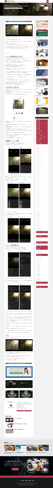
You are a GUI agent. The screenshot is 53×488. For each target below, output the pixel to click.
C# (38, 190)
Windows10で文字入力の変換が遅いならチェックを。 (42, 57)
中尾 (39, 275)
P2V (38, 145)
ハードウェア (39, 192)
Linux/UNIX (39, 215)
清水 (39, 269)
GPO (38, 128)
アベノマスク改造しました (18, 418)
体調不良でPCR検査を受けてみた (19, 429)
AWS (38, 213)
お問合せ (29, 1)
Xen (38, 176)
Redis (38, 182)
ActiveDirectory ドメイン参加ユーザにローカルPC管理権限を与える (42, 105)
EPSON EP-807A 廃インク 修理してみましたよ (42, 115)
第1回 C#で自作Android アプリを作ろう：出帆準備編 (42, 67)
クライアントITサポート (40, 240)
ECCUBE (38, 207)
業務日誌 (9, 16)
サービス (38, 236)
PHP (38, 188)
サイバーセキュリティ (40, 244)
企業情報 (25, 1)
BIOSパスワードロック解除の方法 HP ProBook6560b (41, 86)
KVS (38, 184)
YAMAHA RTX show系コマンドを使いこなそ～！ (41, 47)
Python (38, 180)
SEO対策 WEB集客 (40, 238)
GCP (38, 126)
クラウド (38, 211)
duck (39, 264)
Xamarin (38, 174)
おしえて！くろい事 (40, 252)
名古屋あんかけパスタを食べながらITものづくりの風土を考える (9, 453)
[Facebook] (7, 21)
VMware (38, 178)
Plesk (38, 205)
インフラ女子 (39, 250)
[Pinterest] (30, 21)
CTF (38, 147)
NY (39, 265)
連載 (38, 248)
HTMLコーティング (40, 157)
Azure (38, 122)
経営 (38, 120)
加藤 (39, 280)
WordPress (39, 217)
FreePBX (38, 161)
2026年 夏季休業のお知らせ (19, 452)
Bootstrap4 (39, 149)
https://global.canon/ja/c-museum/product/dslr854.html (24, 89)
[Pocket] (20, 21)
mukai (39, 270)
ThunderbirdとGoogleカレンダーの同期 (20, 423)
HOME (5, 16)
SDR (38, 124)
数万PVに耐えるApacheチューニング (41, 95)
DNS (38, 159)
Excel (38, 209)
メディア (38, 246)
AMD (38, 132)
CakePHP (38, 219)
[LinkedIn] (26, 21)
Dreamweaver (39, 153)
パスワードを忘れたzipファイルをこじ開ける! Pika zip (41, 37)
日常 (47, 5)
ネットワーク (39, 282)
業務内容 (19, 1)
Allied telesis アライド (40, 284)
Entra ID (38, 130)
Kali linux (38, 151)
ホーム (16, 1)
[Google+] (14, 21)
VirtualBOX (39, 155)
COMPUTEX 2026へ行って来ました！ (32, 452)
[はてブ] (17, 21)
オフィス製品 (39, 186)
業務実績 (22, 1)
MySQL (38, 221)
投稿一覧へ (24, 410)
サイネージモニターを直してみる (42, 452)
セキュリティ (39, 242)
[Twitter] (10, 21)
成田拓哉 (39, 274)
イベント (38, 234)
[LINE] (23, 21)
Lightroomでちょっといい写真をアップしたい (17, 16)
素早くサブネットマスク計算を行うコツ (41, 76)
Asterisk (38, 163)
